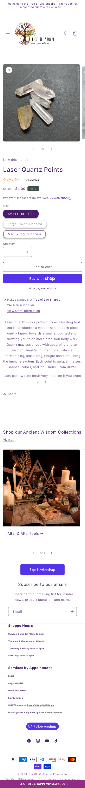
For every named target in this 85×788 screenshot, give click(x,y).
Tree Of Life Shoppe (40, 774)
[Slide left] (33, 149)
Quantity (9, 243)
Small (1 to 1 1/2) (21, 213)
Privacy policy (47, 779)
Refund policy (26, 779)
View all (8, 439)
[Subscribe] (72, 611)
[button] (42, 784)
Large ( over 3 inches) (27, 225)
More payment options (43, 288)
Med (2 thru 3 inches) (24, 234)
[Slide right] (51, 149)
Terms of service (70, 779)
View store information (23, 310)
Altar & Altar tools (23, 533)
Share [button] (12, 394)
